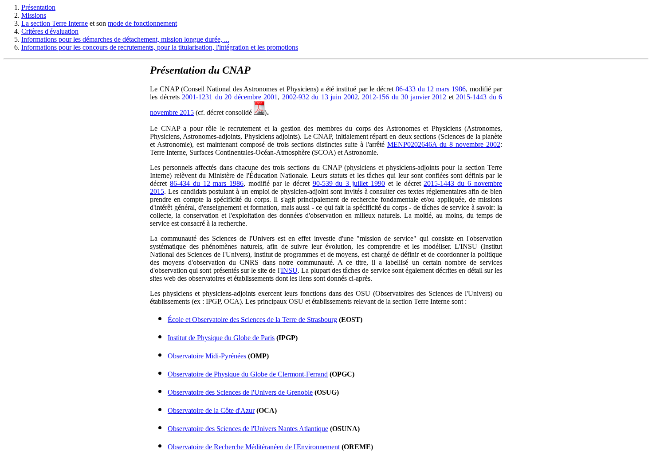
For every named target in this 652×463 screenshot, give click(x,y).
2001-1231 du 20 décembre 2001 (230, 97)
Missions (33, 15)
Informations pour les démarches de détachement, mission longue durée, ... (125, 39)
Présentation (38, 7)
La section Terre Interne (54, 23)
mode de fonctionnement (142, 23)
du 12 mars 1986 (442, 89)
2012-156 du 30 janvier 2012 (404, 97)
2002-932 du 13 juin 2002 (320, 97)
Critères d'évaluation (50, 31)
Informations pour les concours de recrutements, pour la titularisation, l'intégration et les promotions (159, 47)
